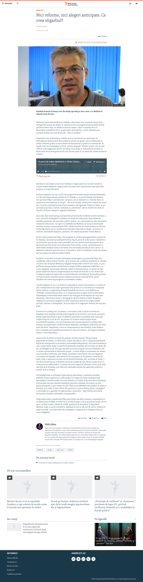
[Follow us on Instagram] (83, 559)
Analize (39, 10)
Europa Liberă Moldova (48, 164)
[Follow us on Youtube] (78, 559)
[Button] (102, 36)
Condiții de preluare (14, 574)
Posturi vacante (12, 566)
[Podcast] (130, 3)
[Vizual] (136, 3)
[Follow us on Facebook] (73, 559)
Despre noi (11, 570)
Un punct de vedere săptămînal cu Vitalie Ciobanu (58, 162)
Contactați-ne (12, 562)
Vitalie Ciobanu (41, 26)
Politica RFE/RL (12, 558)
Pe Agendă (101, 519)
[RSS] (88, 559)
